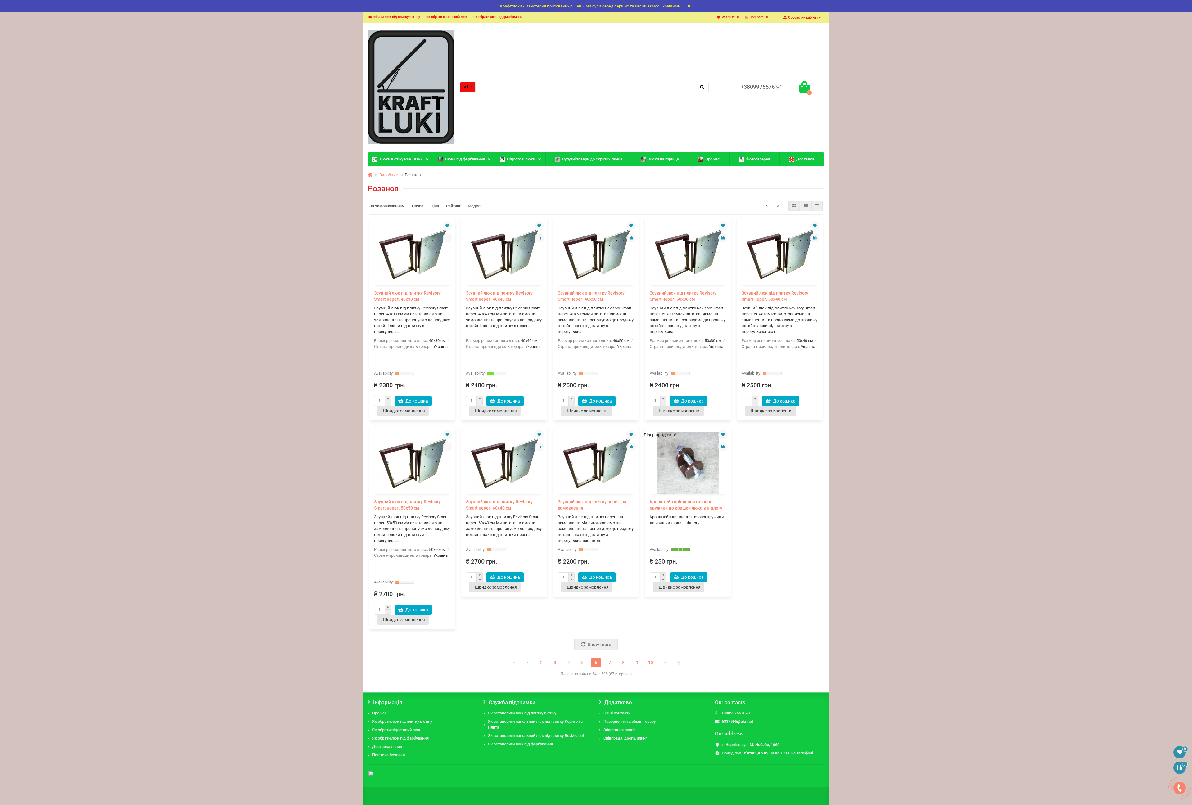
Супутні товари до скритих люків (592, 159)
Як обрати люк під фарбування (497, 17)
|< (514, 662)
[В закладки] (447, 226)
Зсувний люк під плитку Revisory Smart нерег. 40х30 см (407, 296)
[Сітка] (794, 206)
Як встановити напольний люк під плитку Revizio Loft (536, 735)
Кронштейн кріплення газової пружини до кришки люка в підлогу (686, 504)
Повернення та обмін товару (629, 721)
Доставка (805, 159)
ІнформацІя (387, 702)
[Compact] (817, 206)
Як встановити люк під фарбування (520, 744)
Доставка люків (387, 746)
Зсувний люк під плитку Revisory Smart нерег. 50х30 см (683, 296)
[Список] (806, 206)
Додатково (618, 702)
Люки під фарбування (465, 159)
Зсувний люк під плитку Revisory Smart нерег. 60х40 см (499, 504)
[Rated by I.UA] (381, 775)
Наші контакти (616, 713)
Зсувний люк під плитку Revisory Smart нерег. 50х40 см (775, 296)
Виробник (388, 175)
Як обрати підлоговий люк (396, 729)
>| (678, 662)
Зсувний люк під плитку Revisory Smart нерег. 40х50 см (591, 296)
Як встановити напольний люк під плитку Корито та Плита (535, 724)
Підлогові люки (521, 159)
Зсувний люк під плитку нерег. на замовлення (592, 504)
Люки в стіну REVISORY (401, 159)
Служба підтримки (512, 702)
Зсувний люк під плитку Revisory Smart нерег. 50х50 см (407, 504)
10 (650, 662)
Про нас (712, 159)
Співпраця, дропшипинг (625, 738)
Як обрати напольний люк (446, 17)
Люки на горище (663, 159)
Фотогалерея (758, 159)
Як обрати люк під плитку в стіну (394, 17)
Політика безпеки (388, 755)
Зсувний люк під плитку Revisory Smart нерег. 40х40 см (499, 296)
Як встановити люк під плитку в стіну (522, 713)
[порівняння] (447, 237)
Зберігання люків (619, 729)
